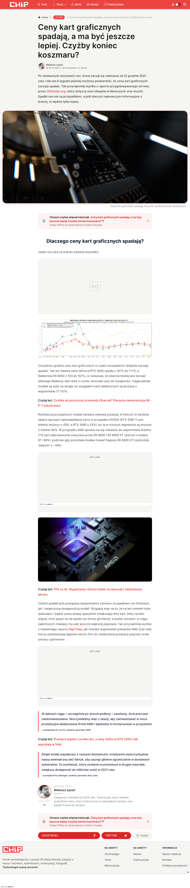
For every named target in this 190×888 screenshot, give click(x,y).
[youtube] (44, 805)
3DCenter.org (56, 91)
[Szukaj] (184, 4)
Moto (78, 4)
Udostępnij (50, 835)
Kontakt (166, 859)
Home (45, 17)
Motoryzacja (111, 865)
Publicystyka (115, 4)
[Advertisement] (95, 480)
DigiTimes (75, 629)
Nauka (95, 4)
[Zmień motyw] (176, 4)
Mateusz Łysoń (54, 65)
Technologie (111, 854)
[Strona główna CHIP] (19, 4)
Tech (44, 4)
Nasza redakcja (171, 854)
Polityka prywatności (174, 865)
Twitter (111, 835)
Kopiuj (144, 835)
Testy (59, 4)
